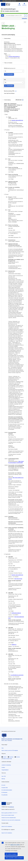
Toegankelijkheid (5, 769)
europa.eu (11, 806)
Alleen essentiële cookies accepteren (14, 857)
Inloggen (19, 5)
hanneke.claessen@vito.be (14, 56)
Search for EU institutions (7, 826)
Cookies (3, 767)
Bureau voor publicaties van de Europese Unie (12, 738)
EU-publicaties (4, 794)
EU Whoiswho (4, 792)
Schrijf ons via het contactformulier (9, 817)
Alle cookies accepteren (11, 854)
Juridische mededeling (6, 765)
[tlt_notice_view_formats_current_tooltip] (22, 99)
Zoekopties (24, 18)
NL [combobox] (5, 71)
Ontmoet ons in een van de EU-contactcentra (11, 820)
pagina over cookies (15, 844)
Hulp (2, 748)
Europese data (5, 787)
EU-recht (3, 785)
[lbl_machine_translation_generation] (15, 91)
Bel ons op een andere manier (8, 815)
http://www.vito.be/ (18, 578)
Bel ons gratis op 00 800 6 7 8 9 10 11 (9, 812)
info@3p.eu (14, 644)
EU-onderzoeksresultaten (7, 790)
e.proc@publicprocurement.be (17, 675)
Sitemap (3, 778)
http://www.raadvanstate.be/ (16, 617)
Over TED (4, 776)
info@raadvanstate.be (16, 612)
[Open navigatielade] (3, 23)
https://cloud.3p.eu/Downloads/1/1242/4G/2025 (16, 462)
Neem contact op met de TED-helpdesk (10, 750)
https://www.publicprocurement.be (15, 478)
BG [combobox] (5, 82)
